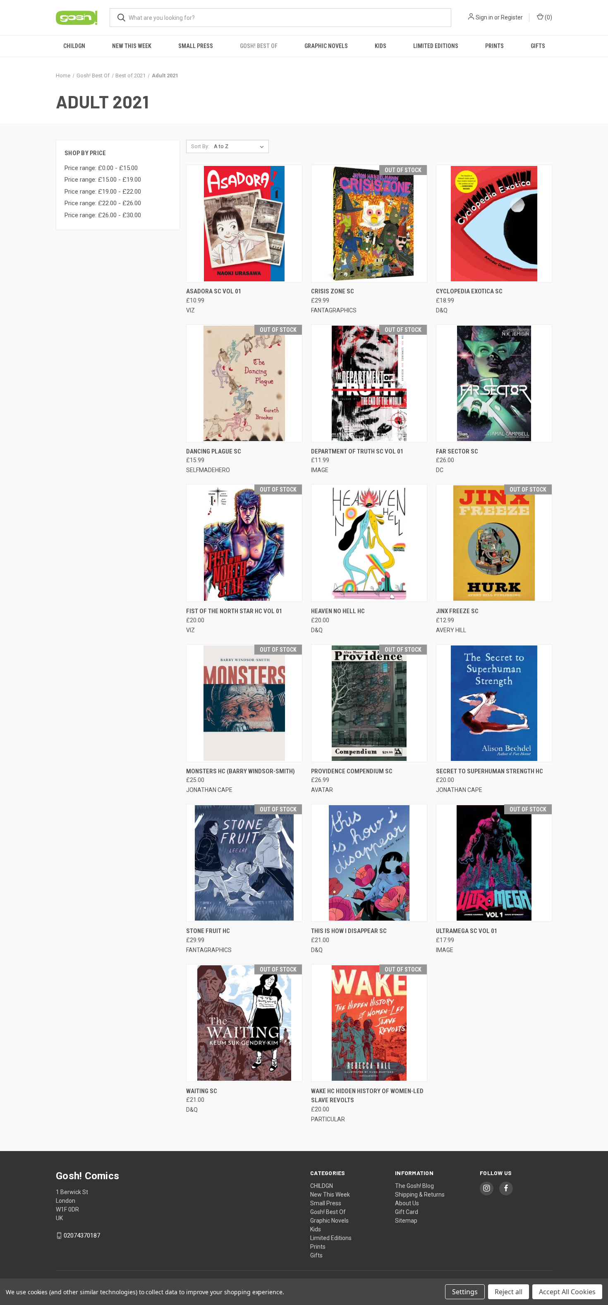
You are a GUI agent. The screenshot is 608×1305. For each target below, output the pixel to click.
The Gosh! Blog (414, 1186)
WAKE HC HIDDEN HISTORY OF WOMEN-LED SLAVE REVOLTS (367, 1095)
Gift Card (406, 1212)
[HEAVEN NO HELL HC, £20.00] (369, 543)
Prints (494, 46)
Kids (380, 46)
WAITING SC (201, 1091)
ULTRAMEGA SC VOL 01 (467, 931)
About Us (407, 1203)
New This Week (131, 46)
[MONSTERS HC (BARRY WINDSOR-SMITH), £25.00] (244, 703)
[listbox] (240, 146)
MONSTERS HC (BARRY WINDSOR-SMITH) (240, 771)
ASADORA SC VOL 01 (214, 291)
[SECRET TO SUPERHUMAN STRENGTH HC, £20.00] (494, 703)
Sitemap (406, 1220)
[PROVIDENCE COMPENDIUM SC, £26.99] (369, 703)
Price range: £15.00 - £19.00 (103, 179)
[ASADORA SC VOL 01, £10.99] (244, 223)
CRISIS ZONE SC (332, 291)
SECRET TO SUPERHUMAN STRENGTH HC (489, 771)
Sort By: (200, 146)
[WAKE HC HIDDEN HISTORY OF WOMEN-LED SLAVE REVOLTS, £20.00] (369, 1023)
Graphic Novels (326, 46)
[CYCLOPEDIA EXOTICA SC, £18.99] (494, 223)
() (547, 17)
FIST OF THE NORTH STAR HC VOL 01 (234, 611)
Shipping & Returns (420, 1194)
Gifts (538, 46)
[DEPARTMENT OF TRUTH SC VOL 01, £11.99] (369, 383)
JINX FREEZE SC (457, 611)
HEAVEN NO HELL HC (338, 611)
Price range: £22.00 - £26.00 (103, 203)
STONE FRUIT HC (208, 931)
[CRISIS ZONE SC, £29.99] (369, 223)
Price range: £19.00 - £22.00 (103, 191)
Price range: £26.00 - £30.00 (103, 215)
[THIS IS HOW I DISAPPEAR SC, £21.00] (369, 863)
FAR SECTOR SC (457, 451)
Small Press (195, 46)
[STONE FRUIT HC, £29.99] (244, 863)
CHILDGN (74, 46)
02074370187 (82, 1235)
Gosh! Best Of (259, 46)
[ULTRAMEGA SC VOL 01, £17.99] (494, 863)
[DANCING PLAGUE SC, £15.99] (244, 383)
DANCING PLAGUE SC (213, 451)
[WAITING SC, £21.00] (244, 1023)
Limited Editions (435, 46)
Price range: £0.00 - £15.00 (101, 168)
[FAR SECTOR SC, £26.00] (494, 383)
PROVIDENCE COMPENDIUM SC (352, 771)
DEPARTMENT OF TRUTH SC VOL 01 (357, 451)
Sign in (484, 17)
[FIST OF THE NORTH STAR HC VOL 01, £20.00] (244, 543)
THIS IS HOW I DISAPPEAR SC (349, 931)
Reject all (508, 1291)
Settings (465, 1291)
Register (512, 17)
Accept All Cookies (567, 1291)
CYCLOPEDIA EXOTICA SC (469, 291)
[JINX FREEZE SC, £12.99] (494, 543)
